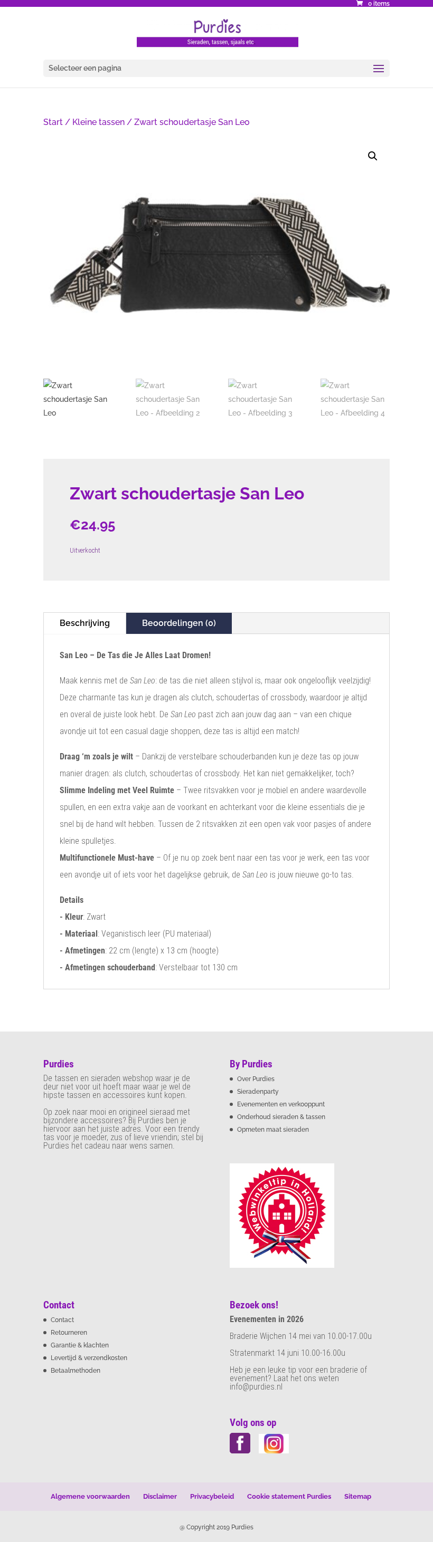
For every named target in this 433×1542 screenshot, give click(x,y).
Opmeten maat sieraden (273, 1129)
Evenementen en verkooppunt (281, 1104)
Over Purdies (256, 1079)
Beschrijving (85, 623)
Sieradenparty (258, 1091)
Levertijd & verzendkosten (89, 1358)
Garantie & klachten (80, 1345)
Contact (62, 1320)
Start (53, 122)
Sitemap (357, 1496)
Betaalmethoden (75, 1370)
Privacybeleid (212, 1496)
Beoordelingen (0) (179, 623)
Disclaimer (160, 1496)
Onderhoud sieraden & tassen (281, 1117)
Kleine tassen (98, 122)
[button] (372, 156)
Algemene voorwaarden (90, 1496)
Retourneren (69, 1332)
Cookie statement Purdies (289, 1496)
